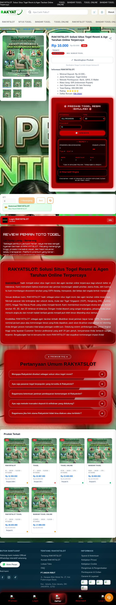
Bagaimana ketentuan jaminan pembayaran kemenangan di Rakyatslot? (47, 393)
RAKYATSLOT (8, 22)
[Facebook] (2, 577)
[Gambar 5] (6, 93)
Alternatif (81, 601)
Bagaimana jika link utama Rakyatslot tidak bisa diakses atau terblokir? (47, 413)
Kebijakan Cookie (89, 564)
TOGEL (62, 2)
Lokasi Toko (46, 564)
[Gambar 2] (17, 83)
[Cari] (29, 12)
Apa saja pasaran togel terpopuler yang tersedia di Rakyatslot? (43, 384)
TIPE (85, 115)
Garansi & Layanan (90, 576)
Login (35, 601)
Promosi (12, 601)
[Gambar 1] (6, 83)
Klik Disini (77, 94)
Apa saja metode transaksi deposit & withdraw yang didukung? (43, 403)
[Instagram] (9, 577)
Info (110, 220)
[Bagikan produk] (110, 38)
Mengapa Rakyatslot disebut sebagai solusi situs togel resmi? (42, 374)
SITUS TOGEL (25, 22)
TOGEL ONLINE (91, 2)
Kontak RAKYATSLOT (50, 560)
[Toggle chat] (109, 597)
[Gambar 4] (37, 83)
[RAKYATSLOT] (11, 12)
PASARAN (64, 115)
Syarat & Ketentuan (90, 556)
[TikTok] (15, 577)
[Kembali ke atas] (110, 590)
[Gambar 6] (17, 93)
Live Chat (103, 601)
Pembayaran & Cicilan (91, 572)
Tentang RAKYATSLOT (51, 556)
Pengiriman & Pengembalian (94, 568)
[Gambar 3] (27, 83)
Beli (41, 200)
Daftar (58, 601)
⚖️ (102, 12)
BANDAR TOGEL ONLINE (65, 29)
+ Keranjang (26, 200)
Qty (4, 197)
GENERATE (82, 133)
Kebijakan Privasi (89, 560)
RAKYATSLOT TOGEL (82, 22)
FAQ (43, 568)
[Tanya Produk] (50, 200)
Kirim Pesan (12, 564)
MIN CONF (64, 123)
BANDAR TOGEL (74, 2)
